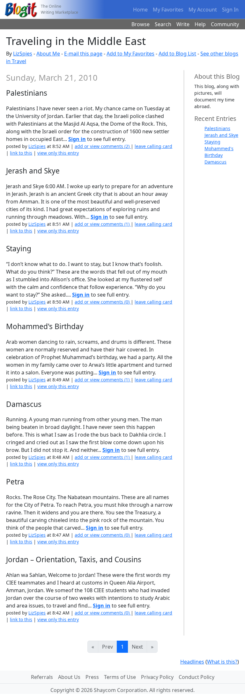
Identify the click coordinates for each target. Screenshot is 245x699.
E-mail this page (83, 53)
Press (92, 677)
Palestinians (217, 128)
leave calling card (153, 146)
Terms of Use (120, 677)
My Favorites (168, 9)
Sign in (77, 139)
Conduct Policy (196, 677)
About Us (69, 677)
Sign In (230, 9)
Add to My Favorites (130, 53)
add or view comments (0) (103, 302)
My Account (203, 9)
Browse (140, 24)
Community (225, 24)
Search (163, 24)
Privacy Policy (157, 677)
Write (182, 24)
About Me (48, 53)
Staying (212, 142)
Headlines (192, 661)
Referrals (42, 677)
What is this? (222, 661)
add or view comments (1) (103, 224)
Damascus (215, 162)
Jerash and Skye (221, 135)
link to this (21, 153)
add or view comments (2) (103, 146)
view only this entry (58, 153)
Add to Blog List (177, 53)
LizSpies (22, 53)
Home (140, 9)
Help (200, 24)
